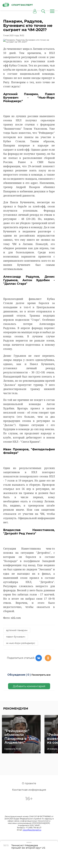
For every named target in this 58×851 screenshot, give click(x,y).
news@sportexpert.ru (32, 830)
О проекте (29, 783)
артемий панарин (16, 630)
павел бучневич (15, 636)
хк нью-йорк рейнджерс (20, 643)
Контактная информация (29, 789)
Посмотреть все (41, 674)
